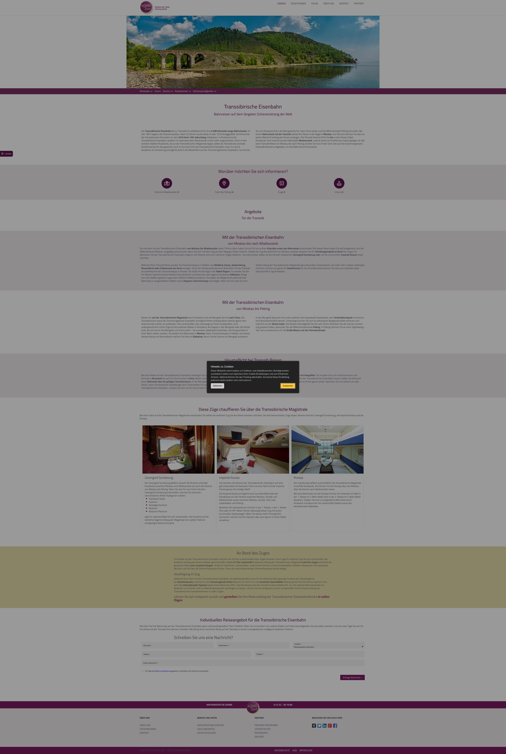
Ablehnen (217, 386)
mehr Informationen (242, 380)
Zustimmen (288, 386)
